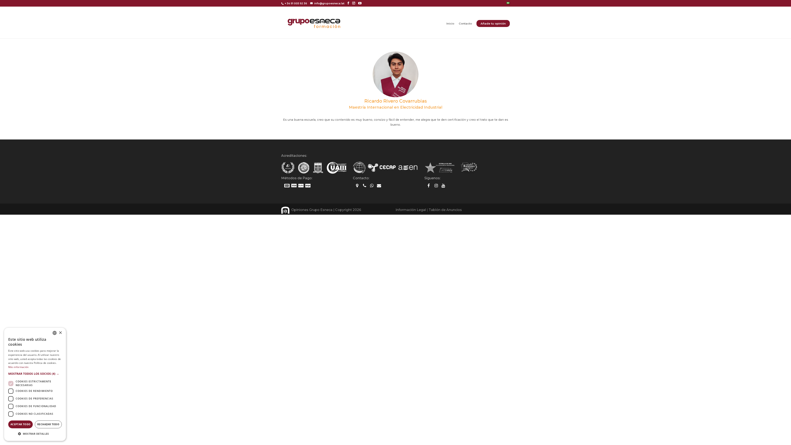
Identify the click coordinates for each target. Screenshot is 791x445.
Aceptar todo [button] (21, 424)
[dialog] (35, 384)
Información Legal (411, 210)
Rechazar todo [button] (48, 424)
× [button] (60, 332)
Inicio (450, 23)
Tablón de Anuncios (445, 210)
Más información (18, 367)
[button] (35, 373)
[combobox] (55, 333)
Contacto (465, 23)
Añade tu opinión (493, 23)
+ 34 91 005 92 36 (296, 3)
